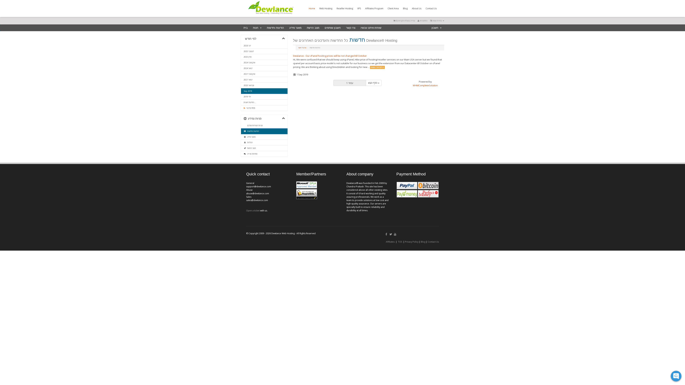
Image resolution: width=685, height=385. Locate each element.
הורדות (249, 142)
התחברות (423, 20)
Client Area (393, 8)
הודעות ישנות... (250, 102)
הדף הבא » (373, 82)
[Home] (270, 15)
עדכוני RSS (250, 108)
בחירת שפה (437, 20)
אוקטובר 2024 (249, 62)
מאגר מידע (295, 27)
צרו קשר (350, 27)
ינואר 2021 (248, 79)
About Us (416, 8)
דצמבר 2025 (249, 51)
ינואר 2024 (248, 68)
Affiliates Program (374, 8)
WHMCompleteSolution (425, 85)
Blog (405, 8)
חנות (256, 27)
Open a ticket (253, 210)
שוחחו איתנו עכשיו (371, 27)
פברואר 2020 (249, 85)
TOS (400, 241)
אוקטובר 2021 (249, 74)
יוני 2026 (247, 45)
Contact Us (431, 8)
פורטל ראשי (302, 48)
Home (312, 8)
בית (245, 27)
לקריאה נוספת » (377, 67)
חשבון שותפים (333, 27)
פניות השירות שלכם (254, 125)
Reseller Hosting (345, 8)
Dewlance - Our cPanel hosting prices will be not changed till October (330, 55)
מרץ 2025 (248, 57)
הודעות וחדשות (275, 27)
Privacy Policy (411, 241)
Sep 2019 (248, 91)
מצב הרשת (313, 27)
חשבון (436, 27)
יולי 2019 (247, 96)
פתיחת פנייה (251, 154)
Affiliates (390, 241)
